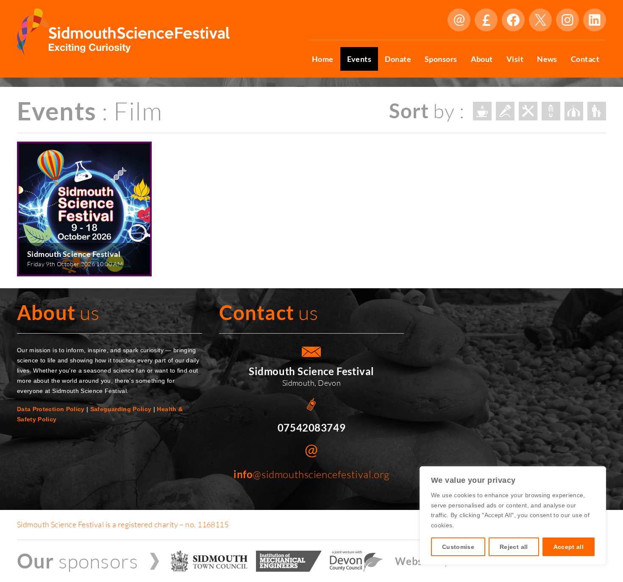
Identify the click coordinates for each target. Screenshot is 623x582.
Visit (514, 59)
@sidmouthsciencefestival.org (311, 474)
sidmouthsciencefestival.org (459, 19)
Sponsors (441, 59)
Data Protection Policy (51, 409)
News (547, 59)
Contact (585, 59)
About (482, 59)
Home (323, 59)
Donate (486, 19)
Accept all (568, 546)
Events (359, 59)
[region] (513, 515)
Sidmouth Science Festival (73, 254)
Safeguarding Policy (121, 409)
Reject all (514, 546)
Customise (458, 546)
